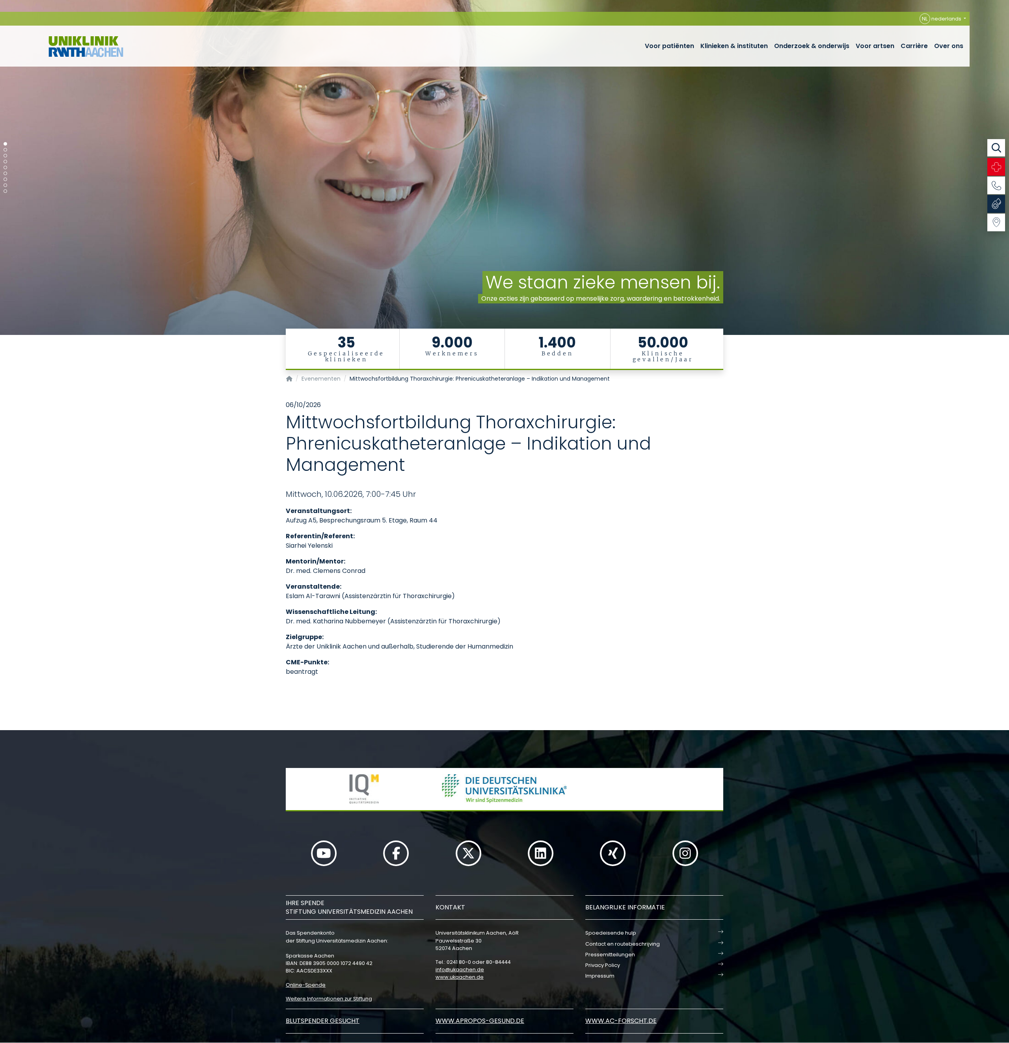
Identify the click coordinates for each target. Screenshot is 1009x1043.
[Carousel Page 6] (5, 173)
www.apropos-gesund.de (480, 1020)
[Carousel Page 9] (5, 191)
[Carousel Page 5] (5, 167)
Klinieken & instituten (734, 45)
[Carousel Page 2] (5, 150)
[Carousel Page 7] (5, 179)
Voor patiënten (669, 45)
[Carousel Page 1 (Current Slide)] (5, 144)
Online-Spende (306, 985)
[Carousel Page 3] (5, 156)
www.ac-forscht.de (621, 1020)
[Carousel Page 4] (5, 162)
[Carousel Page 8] (5, 185)
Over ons (948, 45)
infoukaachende (460, 969)
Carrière (914, 45)
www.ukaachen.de (460, 977)
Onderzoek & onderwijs (811, 45)
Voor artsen (875, 45)
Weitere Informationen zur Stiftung (329, 998)
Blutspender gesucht (322, 1020)
